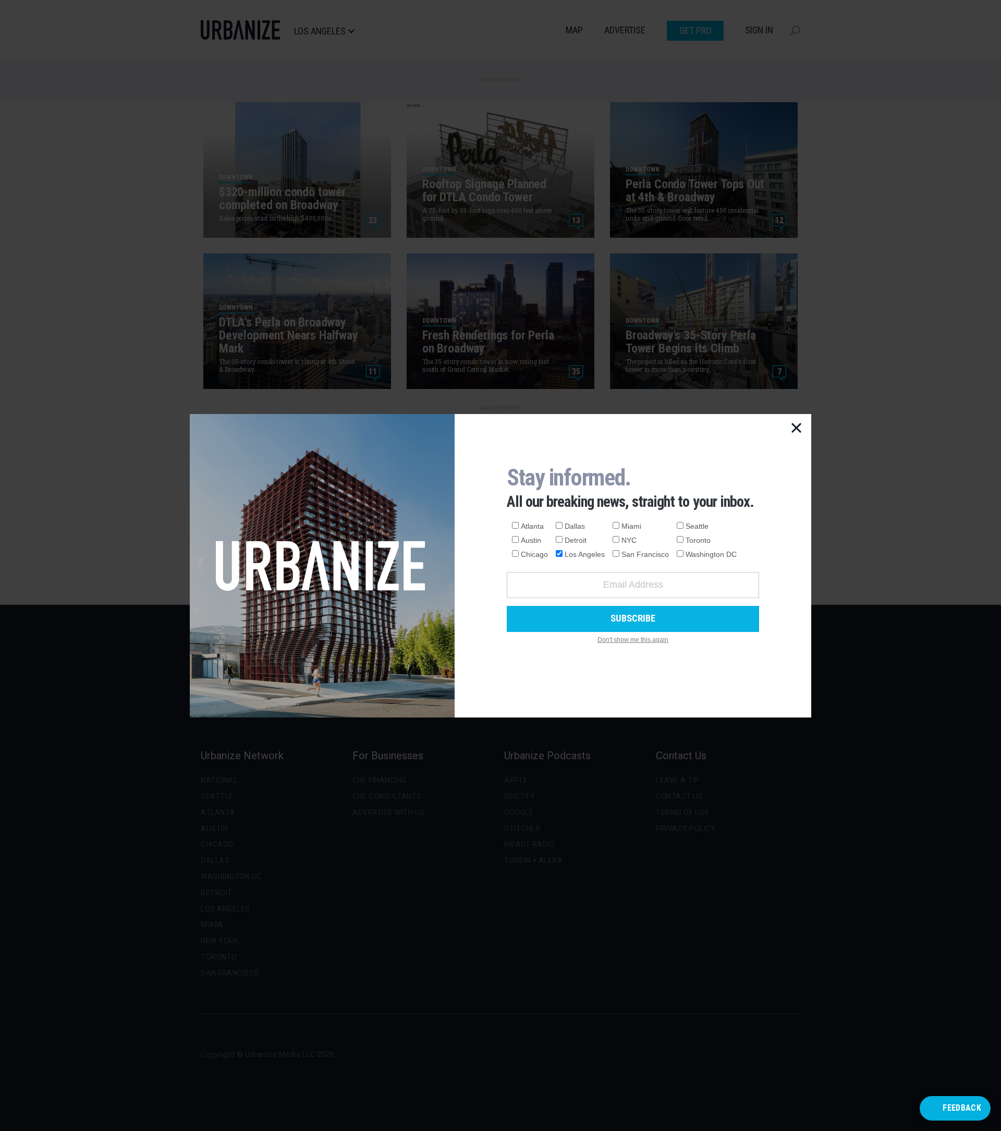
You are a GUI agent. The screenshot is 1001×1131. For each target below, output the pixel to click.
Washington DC (711, 554)
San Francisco (645, 554)
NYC (629, 540)
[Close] (796, 428)
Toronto (698, 540)
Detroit (576, 540)
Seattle (697, 526)
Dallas (575, 526)
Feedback (962, 1108)
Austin (531, 540)
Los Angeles (585, 554)
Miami (631, 526)
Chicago (534, 554)
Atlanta (532, 526)
